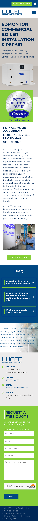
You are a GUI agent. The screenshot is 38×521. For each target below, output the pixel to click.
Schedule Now (21, 4)
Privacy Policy (11, 516)
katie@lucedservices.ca (17, 388)
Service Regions (11, 511)
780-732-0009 (12, 380)
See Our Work (19, 257)
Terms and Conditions (14, 513)
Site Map (25, 516)
